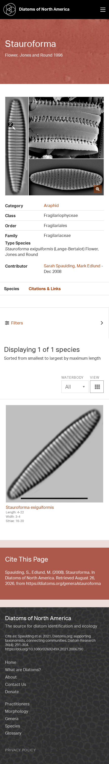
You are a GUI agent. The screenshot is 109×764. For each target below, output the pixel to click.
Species (12, 725)
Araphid (51, 205)
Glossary (13, 733)
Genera (12, 718)
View (97, 382)
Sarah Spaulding (59, 265)
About (11, 677)
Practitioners (17, 703)
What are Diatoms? (23, 669)
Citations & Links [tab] (45, 288)
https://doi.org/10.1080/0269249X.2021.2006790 (44, 649)
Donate (12, 691)
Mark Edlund (88, 265)
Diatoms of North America (44, 9)
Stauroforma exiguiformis (30, 507)
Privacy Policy (20, 750)
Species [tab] (11, 288)
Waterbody (72, 377)
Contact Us (15, 684)
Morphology (16, 711)
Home (10, 662)
